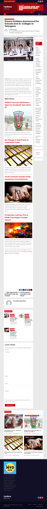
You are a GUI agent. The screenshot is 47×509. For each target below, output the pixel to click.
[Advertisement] (18, 70)
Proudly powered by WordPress (10, 504)
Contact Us (35, 504)
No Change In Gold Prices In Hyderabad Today (17, 141)
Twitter (10, 253)
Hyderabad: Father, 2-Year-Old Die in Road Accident (38, 102)
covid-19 (37, 6)
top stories (12, 19)
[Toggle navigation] (39, 14)
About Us (29, 504)
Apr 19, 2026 (8, 455)
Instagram (17, 253)
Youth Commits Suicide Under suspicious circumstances (18, 178)
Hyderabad (12, 314)
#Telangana (12, 32)
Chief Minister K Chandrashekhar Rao (25, 8)
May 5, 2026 (27, 324)
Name (6, 376)
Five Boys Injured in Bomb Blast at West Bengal (25, 294)
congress (21, 9)
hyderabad (21, 6)
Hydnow (24, 250)
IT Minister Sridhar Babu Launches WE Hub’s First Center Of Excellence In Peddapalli (38, 128)
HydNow (8, 7)
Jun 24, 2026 (12, 322)
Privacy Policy (40, 504)
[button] (41, 14)
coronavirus (35, 8)
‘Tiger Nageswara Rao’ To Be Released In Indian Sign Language (12, 294)
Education (26, 314)
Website (7, 391)
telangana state (27, 6)
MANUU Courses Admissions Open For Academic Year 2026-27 (18, 104)
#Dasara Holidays (21, 31)
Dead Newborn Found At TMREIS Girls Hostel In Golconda (13, 319)
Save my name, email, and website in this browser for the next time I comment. (17, 400)
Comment (7, 352)
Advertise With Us (39, 506)
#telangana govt (19, 32)
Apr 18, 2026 (12, 336)
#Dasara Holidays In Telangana (32, 31)
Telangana (33, 6)
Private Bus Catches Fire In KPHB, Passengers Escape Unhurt (16, 217)
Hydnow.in (6, 475)
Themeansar (7, 506)
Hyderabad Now (13, 29)
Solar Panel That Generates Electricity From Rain (38, 139)
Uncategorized (8, 437)
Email (6, 383)
